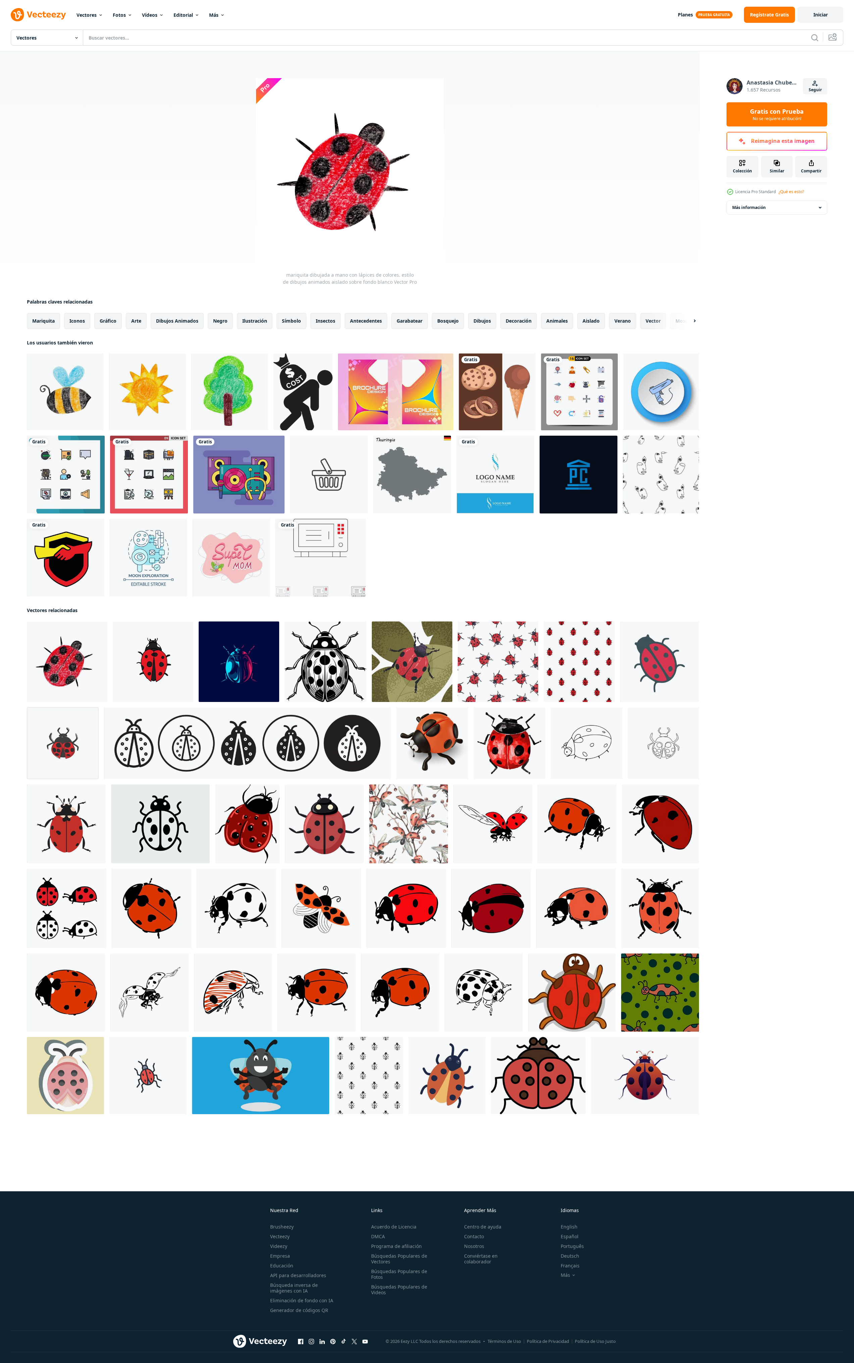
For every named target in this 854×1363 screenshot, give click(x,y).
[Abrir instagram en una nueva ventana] (311, 1341)
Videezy (278, 1246)
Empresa (280, 1256)
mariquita (43, 321)
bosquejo (448, 321)
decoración (519, 321)
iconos (77, 321)
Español (570, 1236)
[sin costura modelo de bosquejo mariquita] (579, 661)
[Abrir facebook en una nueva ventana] (300, 1341)
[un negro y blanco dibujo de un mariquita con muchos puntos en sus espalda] (325, 661)
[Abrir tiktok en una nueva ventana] (343, 1341)
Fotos (119, 15)
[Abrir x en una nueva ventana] (354, 1341)
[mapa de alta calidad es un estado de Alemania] (412, 474)
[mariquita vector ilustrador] (66, 823)
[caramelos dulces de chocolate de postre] (497, 391)
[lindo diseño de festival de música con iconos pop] (239, 474)
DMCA (378, 1236)
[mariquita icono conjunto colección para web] (247, 743)
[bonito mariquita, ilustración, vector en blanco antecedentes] (247, 823)
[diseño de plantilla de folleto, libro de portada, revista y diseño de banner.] (395, 391)
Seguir (815, 90)
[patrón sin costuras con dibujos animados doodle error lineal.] (660, 992)
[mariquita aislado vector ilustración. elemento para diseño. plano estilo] (324, 823)
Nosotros (474, 1246)
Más (213, 15)
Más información (749, 207)
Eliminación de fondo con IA (301, 1300)
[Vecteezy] (38, 14)
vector (653, 321)
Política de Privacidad (548, 1341)
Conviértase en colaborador (481, 1259)
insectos (325, 321)
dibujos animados (177, 321)
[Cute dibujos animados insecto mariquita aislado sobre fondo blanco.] (321, 908)
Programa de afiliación (396, 1246)
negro (220, 321)
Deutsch (570, 1256)
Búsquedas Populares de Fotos (399, 1274)
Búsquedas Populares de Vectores (399, 1259)
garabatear (409, 321)
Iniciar (820, 14)
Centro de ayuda (482, 1226)
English (569, 1226)
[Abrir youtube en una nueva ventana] (365, 1341)
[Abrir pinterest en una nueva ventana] (333, 1341)
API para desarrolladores (298, 1275)
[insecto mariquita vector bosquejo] (492, 823)
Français (570, 1265)
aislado (591, 321)
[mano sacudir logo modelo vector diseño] (65, 558)
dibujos (482, 321)
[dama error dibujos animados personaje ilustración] (260, 1075)
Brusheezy (282, 1226)
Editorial (183, 15)
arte (136, 321)
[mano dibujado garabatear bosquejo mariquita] (153, 661)
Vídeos (149, 15)
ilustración (254, 321)
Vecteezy (280, 1236)
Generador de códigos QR (299, 1310)
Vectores (87, 15)
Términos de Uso (504, 1341)
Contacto (474, 1236)
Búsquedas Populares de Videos (399, 1290)
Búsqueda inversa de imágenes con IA (294, 1288)
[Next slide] (689, 321)
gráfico (108, 321)
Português (572, 1246)
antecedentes (366, 321)
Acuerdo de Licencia (393, 1226)
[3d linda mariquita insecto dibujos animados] (432, 743)
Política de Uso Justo (595, 1341)
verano (622, 321)
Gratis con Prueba (777, 114)
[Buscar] (815, 38)
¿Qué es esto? (791, 192)
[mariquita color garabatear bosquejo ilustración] (659, 661)
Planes (685, 14)
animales (557, 321)
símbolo (291, 321)
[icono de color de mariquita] (538, 1075)
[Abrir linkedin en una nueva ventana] (322, 1341)
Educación (281, 1265)
